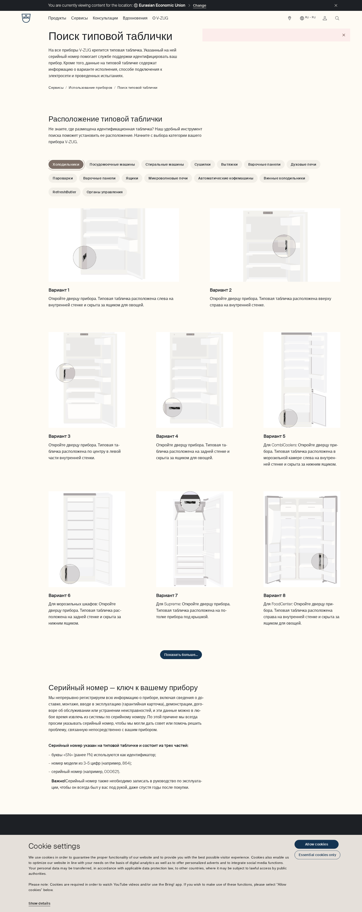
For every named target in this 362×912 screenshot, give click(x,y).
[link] (289, 19)
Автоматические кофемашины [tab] (226, 178)
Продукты (57, 18)
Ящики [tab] (132, 178)
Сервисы (79, 18)
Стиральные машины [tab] (165, 164)
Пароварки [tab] (63, 178)
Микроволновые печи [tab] (168, 178)
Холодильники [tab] (66, 164)
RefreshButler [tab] (64, 192)
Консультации (105, 18)
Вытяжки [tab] (229, 164)
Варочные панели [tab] (264, 164)
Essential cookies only (317, 855)
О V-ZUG (160, 18)
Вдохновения (135, 18)
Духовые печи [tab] (303, 164)
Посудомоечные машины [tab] (112, 164)
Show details (39, 903)
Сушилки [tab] (203, 164)
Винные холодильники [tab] (284, 178)
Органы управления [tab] (105, 192)
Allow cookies (316, 844)
